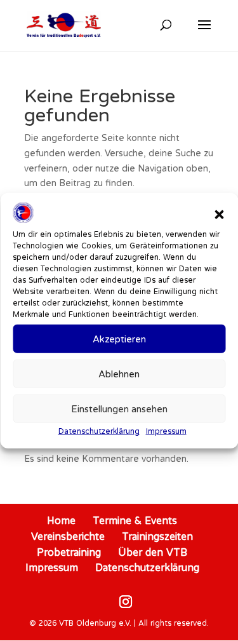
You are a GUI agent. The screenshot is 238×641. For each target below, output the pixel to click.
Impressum (166, 431)
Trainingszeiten (157, 536)
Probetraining (69, 552)
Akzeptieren (119, 339)
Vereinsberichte (68, 536)
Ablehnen (119, 373)
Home (61, 520)
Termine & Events (135, 520)
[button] (219, 214)
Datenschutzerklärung (99, 431)
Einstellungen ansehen (119, 408)
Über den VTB (152, 552)
